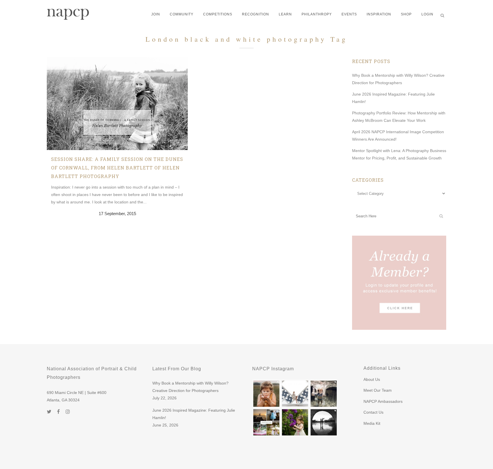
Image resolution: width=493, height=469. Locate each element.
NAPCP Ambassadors (383, 401)
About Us (371, 379)
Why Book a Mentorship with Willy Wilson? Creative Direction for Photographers (190, 387)
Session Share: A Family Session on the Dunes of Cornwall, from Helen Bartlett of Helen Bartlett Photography (117, 167)
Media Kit (371, 423)
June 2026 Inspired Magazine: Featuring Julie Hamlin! (193, 414)
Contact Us (373, 412)
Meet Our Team (377, 390)
